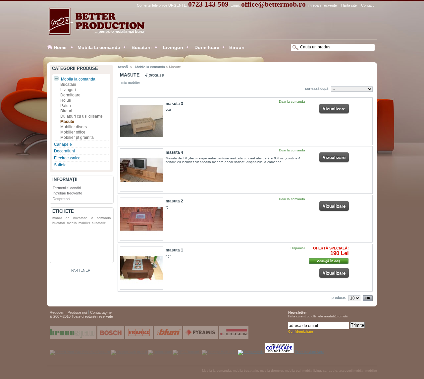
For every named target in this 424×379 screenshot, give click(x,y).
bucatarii (58, 223)
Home (60, 47)
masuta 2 (174, 201)
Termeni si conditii (67, 188)
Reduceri (57, 312)
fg (167, 207)
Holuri (65, 100)
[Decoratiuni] (160, 352)
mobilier (84, 223)
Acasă (123, 67)
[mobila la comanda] (187, 352)
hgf (168, 256)
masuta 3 (174, 103)
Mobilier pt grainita (77, 137)
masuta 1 (174, 250)
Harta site (349, 5)
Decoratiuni (64, 151)
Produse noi (77, 312)
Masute (67, 121)
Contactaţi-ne (101, 312)
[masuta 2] (141, 219)
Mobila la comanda (99, 47)
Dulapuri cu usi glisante (81, 116)
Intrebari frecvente (322, 5)
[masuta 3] (141, 121)
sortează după (316, 88)
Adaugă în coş (328, 261)
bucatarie (99, 223)
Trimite (357, 325)
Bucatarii (141, 47)
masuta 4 (174, 152)
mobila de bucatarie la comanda (81, 218)
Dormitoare (206, 47)
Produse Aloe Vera (309, 352)
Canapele (63, 144)
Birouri (236, 47)
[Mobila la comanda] (93, 24)
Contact (367, 5)
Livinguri (172, 47)
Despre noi (61, 199)
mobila (72, 223)
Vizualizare (334, 108)
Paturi (65, 105)
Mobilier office (72, 132)
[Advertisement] (76, 245)
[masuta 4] (141, 170)
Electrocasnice (67, 158)
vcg (168, 109)
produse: (339, 297)
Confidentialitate (300, 331)
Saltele (60, 165)
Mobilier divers (73, 127)
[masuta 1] (141, 268)
